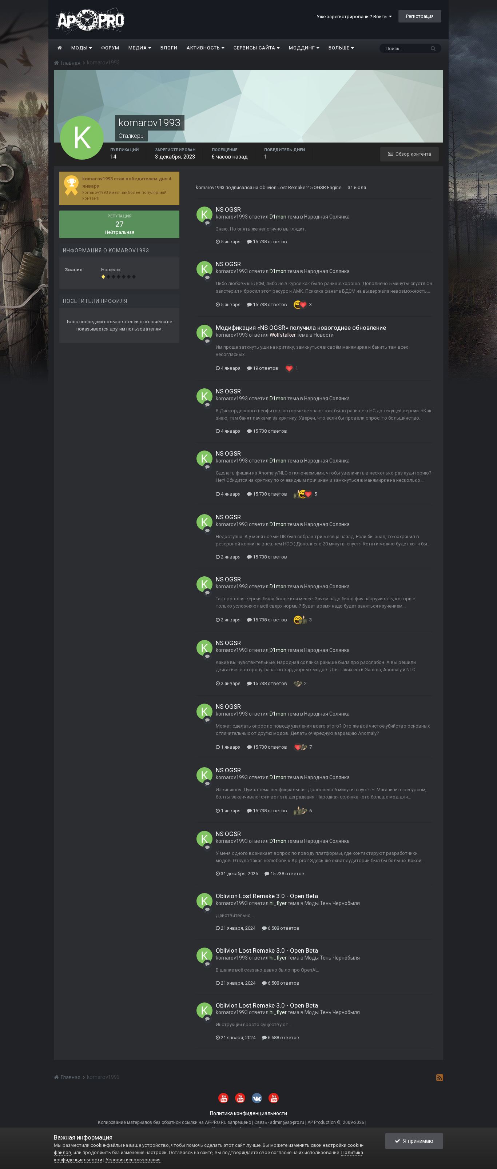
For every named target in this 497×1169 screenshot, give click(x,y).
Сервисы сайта (255, 48)
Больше (339, 48)
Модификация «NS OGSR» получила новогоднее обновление (301, 327)
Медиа (138, 48)
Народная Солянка (327, 217)
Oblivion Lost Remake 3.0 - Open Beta (267, 896)
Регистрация (420, 16)
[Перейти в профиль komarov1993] (204, 215)
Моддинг (303, 48)
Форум (110, 48)
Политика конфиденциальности (248, 1113)
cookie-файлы (106, 1145)
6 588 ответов (283, 928)
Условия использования (133, 1159)
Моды (80, 48)
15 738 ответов (269, 241)
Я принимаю (416, 1141)
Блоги (169, 48)
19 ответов (265, 368)
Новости (324, 335)
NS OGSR (228, 209)
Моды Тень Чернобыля (332, 903)
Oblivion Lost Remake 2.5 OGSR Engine (300, 187)
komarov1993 (210, 187)
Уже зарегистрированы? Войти (353, 16)
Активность (204, 48)
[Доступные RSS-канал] (439, 1077)
